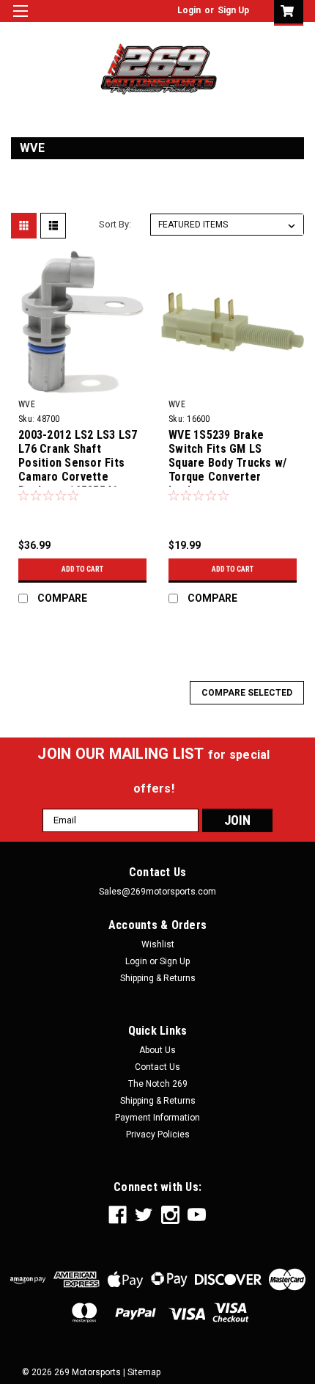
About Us (157, 1050)
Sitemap (143, 1372)
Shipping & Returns (158, 978)
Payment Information (157, 1117)
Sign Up (233, 10)
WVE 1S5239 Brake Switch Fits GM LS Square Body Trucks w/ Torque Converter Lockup (227, 457)
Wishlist (157, 944)
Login (189, 10)
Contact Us (157, 1067)
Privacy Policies (158, 1134)
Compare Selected (246, 693)
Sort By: (115, 224)
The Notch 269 (158, 1084)
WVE (26, 404)
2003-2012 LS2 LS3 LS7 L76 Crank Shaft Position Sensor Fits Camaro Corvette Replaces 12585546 (77, 457)
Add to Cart (82, 569)
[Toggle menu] (20, 20)
